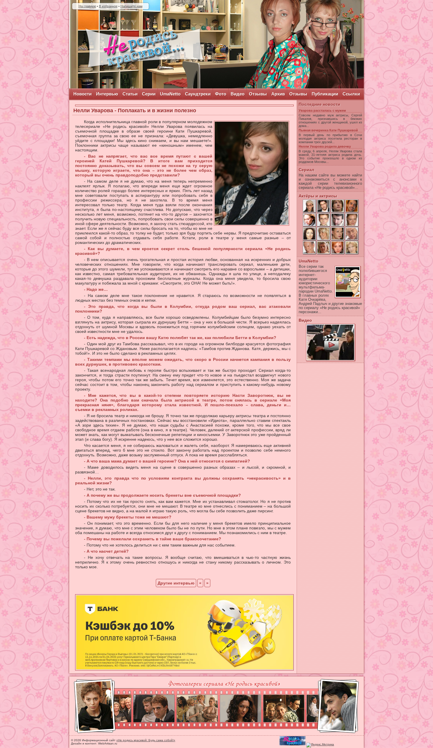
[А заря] (330, 342)
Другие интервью (176, 583)
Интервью (107, 93)
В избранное (108, 6)
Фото (220, 93)
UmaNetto (170, 93)
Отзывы (258, 93)
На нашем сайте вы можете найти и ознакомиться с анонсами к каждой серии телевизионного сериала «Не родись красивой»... (330, 181)
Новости (82, 93)
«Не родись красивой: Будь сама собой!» (145, 740)
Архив (278, 93)
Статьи (130, 93)
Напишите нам (131, 6)
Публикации (325, 93)
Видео (237, 93)
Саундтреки (198, 93)
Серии (149, 93)
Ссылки (351, 93)
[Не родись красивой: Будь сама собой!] (144, 49)
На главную (87, 6)
